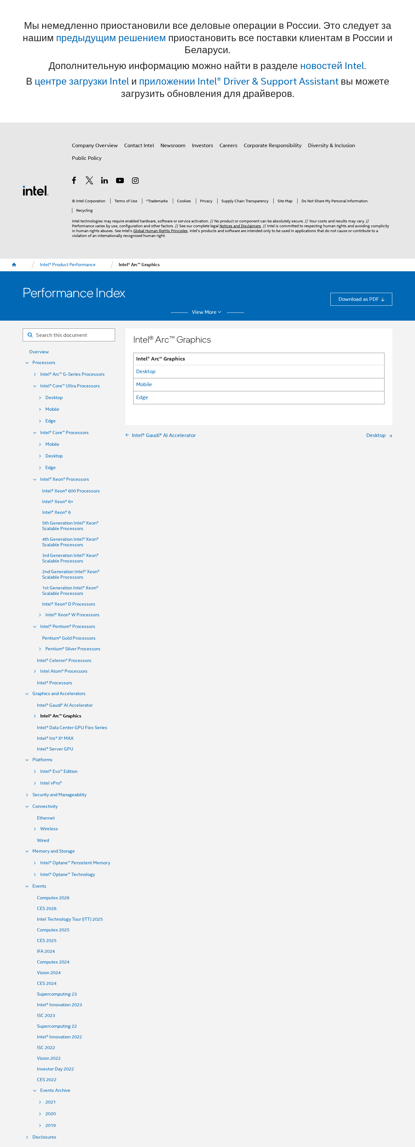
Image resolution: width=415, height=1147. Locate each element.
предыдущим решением (111, 37)
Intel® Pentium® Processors (67, 626)
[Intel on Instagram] (136, 181)
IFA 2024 (46, 951)
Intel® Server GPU (55, 749)
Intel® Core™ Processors (64, 432)
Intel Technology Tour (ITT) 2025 (70, 919)
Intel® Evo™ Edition (58, 771)
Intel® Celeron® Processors (64, 660)
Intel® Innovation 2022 (59, 1037)
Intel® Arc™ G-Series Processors (72, 374)
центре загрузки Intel (82, 81)
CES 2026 (46, 908)
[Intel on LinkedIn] (105, 181)
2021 (50, 1102)
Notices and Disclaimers (240, 226)
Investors (202, 145)
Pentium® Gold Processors (69, 638)
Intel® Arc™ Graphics (60, 716)
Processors (43, 362)
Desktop (54, 397)
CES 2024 (46, 983)
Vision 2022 (49, 1058)
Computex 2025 (53, 930)
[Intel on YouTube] (120, 181)
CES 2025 (46, 940)
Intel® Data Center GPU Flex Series (72, 727)
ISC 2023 (46, 1015)
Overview (39, 352)
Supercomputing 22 (57, 1026)
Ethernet (46, 818)
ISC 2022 (46, 1047)
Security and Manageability (59, 795)
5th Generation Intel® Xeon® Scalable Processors (70, 525)
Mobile (52, 409)
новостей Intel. (333, 65)
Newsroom (172, 145)
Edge (50, 421)
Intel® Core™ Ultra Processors (70, 386)
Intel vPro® (51, 783)
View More (204, 312)
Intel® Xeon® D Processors (68, 604)
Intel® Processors (54, 683)
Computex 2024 (53, 962)
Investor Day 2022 (55, 1069)
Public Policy (86, 158)
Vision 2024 (49, 973)
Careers (228, 145)
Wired (43, 840)
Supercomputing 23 (57, 994)
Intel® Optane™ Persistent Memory (75, 863)
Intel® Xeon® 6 (56, 512)
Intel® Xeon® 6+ (57, 501)
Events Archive (55, 1090)
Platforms (42, 760)
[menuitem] (14, 265)
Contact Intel (139, 145)
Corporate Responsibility (273, 145)
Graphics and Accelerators (59, 693)
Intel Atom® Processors (64, 671)
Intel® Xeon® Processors (64, 479)
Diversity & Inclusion (331, 145)
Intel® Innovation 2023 (59, 1005)
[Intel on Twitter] (90, 181)
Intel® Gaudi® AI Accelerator (65, 705)
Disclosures (44, 1137)
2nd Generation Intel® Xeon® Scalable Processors (71, 574)
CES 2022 (46, 1079)
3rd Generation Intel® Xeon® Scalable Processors (70, 558)
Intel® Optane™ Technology (67, 874)
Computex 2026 (53, 898)
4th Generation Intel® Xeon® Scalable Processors (70, 542)
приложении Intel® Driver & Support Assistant (238, 81)
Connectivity (45, 806)
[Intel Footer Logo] (36, 190)
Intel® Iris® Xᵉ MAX (55, 738)
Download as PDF (358, 299)
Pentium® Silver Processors (73, 649)
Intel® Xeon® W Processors (72, 615)
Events (39, 886)
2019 (50, 1125)
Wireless (49, 829)
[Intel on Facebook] (74, 181)
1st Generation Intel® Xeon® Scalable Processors (70, 590)
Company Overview (95, 145)
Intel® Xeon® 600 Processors (71, 491)
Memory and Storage (53, 851)
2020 (50, 1114)
